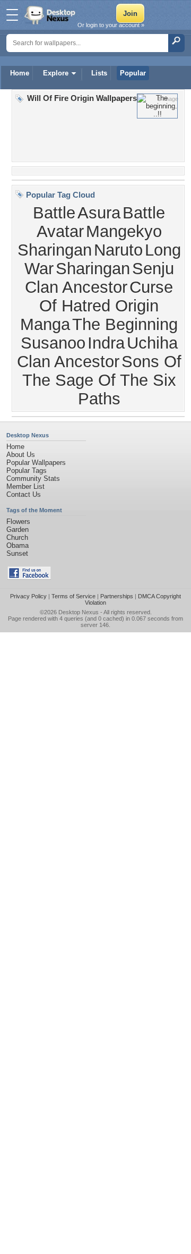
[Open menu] (12, 15)
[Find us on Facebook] (29, 577)
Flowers (18, 522)
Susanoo (53, 343)
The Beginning (125, 324)
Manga (45, 324)
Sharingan (93, 268)
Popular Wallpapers (36, 463)
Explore (55, 73)
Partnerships (116, 596)
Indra (106, 343)
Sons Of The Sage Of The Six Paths (101, 380)
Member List (25, 486)
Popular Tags (26, 471)
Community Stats (33, 478)
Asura (98, 213)
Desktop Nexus (78, 612)
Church (17, 537)
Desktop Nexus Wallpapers (50, 15)
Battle (54, 213)
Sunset (17, 553)
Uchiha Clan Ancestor (97, 352)
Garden (17, 529)
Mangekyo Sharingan (90, 240)
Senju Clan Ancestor (99, 277)
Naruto (118, 250)
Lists (99, 73)
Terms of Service (73, 596)
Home (19, 73)
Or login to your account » (110, 25)
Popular (133, 73)
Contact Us (23, 494)
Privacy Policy (28, 596)
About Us (20, 455)
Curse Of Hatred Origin (106, 296)
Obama (17, 545)
